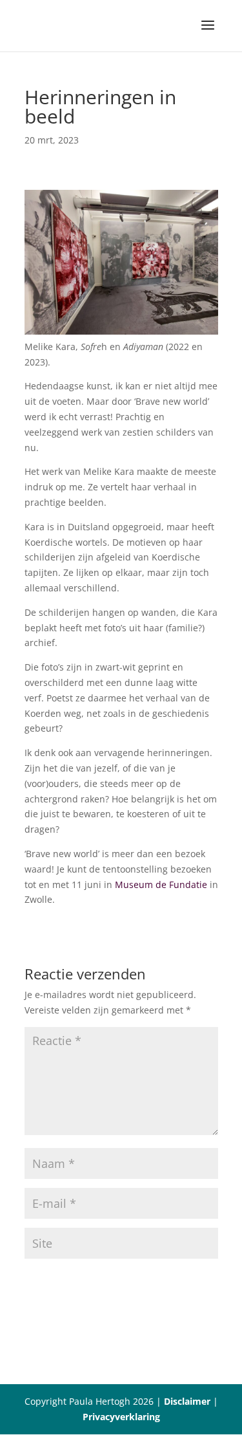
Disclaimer (187, 1401)
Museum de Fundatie (161, 884)
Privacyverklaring (121, 1417)
